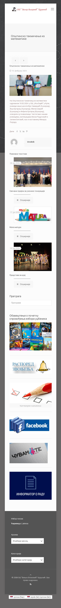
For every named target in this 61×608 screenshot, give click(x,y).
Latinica (25, 523)
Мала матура (15, 227)
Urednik (30, 142)
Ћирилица (16, 523)
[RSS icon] (31, 584)
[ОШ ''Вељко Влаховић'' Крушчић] (30, 9)
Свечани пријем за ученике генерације (27, 191)
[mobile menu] (52, 9)
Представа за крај (17, 275)
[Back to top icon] (30, 575)
